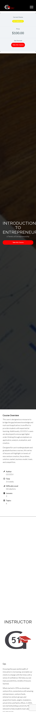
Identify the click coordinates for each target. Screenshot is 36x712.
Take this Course (18, 45)
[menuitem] (30, 7)
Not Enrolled (18, 21)
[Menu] (30, 7)
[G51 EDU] (15, 7)
